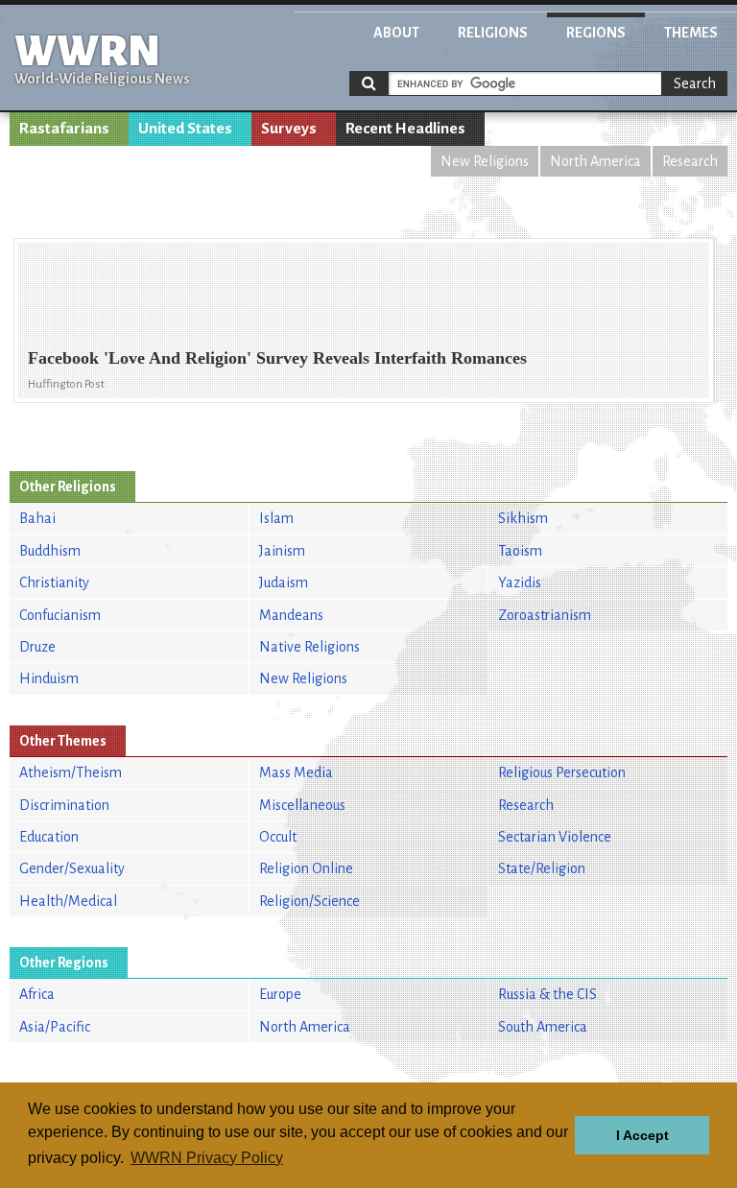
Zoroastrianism (544, 615)
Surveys (289, 128)
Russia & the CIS (547, 994)
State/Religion (541, 868)
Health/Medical (68, 901)
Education (49, 836)
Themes (691, 32)
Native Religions (309, 646)
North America (595, 161)
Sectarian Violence (554, 836)
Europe (280, 994)
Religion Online (306, 868)
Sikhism (523, 518)
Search (695, 83)
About (396, 32)
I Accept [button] (642, 1135)
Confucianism (60, 615)
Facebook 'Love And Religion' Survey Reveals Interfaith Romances (277, 358)
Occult (278, 836)
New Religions (484, 161)
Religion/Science (309, 901)
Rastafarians (64, 128)
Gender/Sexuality (72, 868)
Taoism (520, 550)
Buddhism (50, 550)
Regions (596, 32)
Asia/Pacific (54, 1026)
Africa (37, 994)
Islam (276, 518)
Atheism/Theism (70, 772)
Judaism (283, 582)
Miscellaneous (302, 805)
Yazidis (519, 582)
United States (185, 128)
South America (542, 1026)
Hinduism (49, 678)
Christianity (54, 582)
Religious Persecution (562, 772)
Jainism (282, 550)
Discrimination (64, 805)
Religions (493, 32)
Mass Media (296, 772)
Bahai (37, 518)
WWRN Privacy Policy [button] (207, 1158)
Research (690, 161)
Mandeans (291, 615)
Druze (37, 646)
